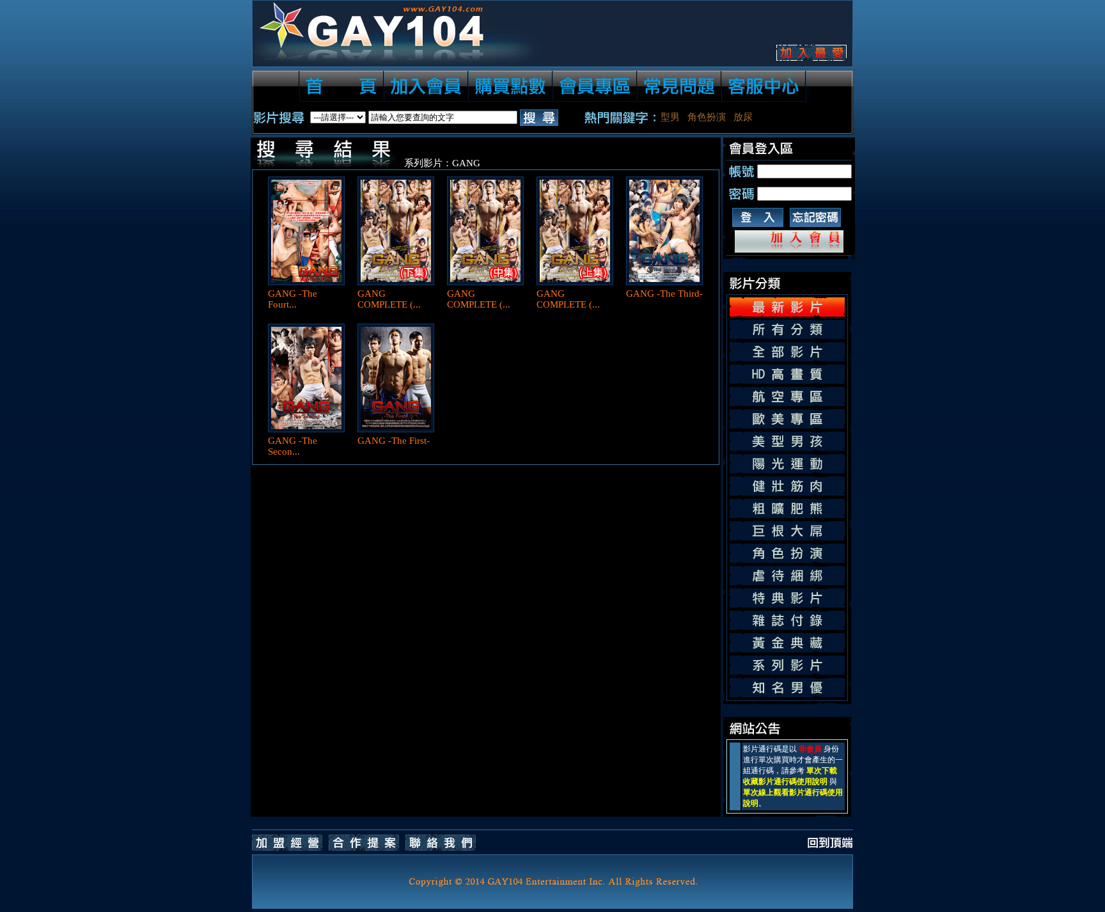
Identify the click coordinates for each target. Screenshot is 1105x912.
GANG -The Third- (664, 293)
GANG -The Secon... (292, 446)
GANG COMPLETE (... (389, 299)
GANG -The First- (393, 441)
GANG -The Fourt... (292, 299)
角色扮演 (706, 117)
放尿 (743, 117)
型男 (670, 117)
